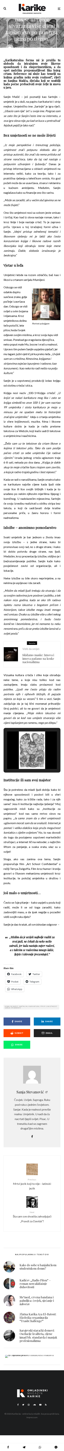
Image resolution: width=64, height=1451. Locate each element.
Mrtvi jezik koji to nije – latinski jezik (32, 1184)
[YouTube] (40, 1405)
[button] (24, 759)
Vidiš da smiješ (30, 648)
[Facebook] (18, 1405)
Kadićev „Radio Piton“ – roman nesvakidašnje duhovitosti (35, 1284)
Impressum (32, 1417)
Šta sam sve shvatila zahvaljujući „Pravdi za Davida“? (32, 1217)
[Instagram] (28, 1405)
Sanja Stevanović (30, 1091)
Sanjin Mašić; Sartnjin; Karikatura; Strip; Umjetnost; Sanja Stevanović (31, 1007)
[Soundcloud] (34, 1405)
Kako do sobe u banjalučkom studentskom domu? (38, 1266)
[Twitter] (23, 1405)
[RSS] (45, 1405)
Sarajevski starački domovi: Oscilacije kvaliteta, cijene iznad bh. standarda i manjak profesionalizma (38, 1335)
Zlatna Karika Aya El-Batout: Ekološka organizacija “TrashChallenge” (38, 1317)
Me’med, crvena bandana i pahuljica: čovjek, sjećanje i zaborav (37, 1300)
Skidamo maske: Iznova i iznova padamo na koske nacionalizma (38, 658)
